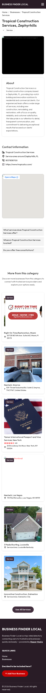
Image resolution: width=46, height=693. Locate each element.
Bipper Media (36, 642)
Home (4, 12)
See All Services (23, 609)
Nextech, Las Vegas (13, 495)
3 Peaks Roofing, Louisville (16, 544)
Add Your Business (16, 673)
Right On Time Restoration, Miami (20, 333)
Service (10, 30)
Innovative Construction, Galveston (21, 594)
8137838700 (12, 160)
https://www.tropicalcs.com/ (19, 164)
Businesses (15, 12)
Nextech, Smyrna (12, 385)
